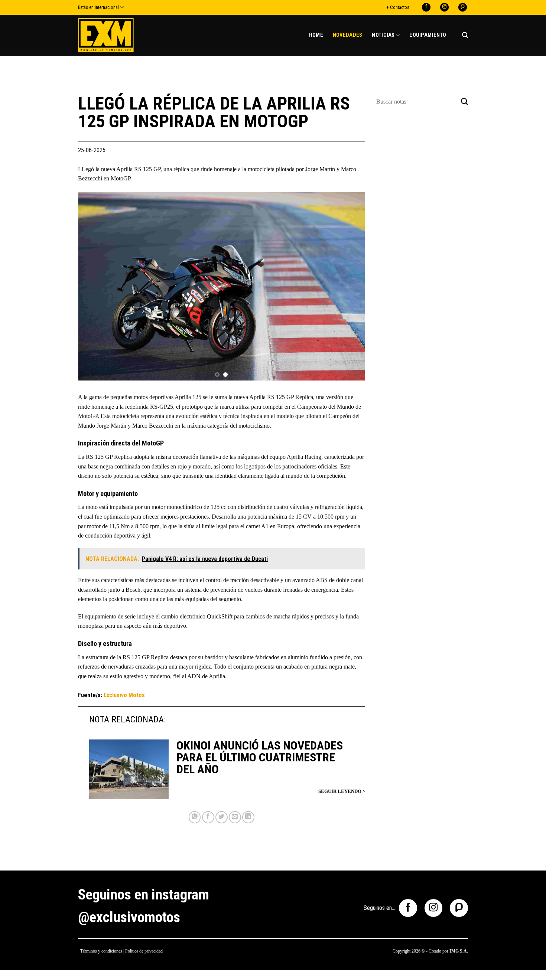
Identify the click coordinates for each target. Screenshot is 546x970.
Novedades (348, 35)
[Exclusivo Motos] (106, 35)
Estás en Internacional (98, 7)
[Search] (465, 35)
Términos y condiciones (101, 951)
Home (316, 35)
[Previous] (93, 288)
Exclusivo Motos (124, 695)
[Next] (350, 288)
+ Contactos (397, 7)
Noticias (383, 35)
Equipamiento (427, 35)
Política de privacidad (144, 951)
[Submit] (464, 102)
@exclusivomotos (129, 917)
